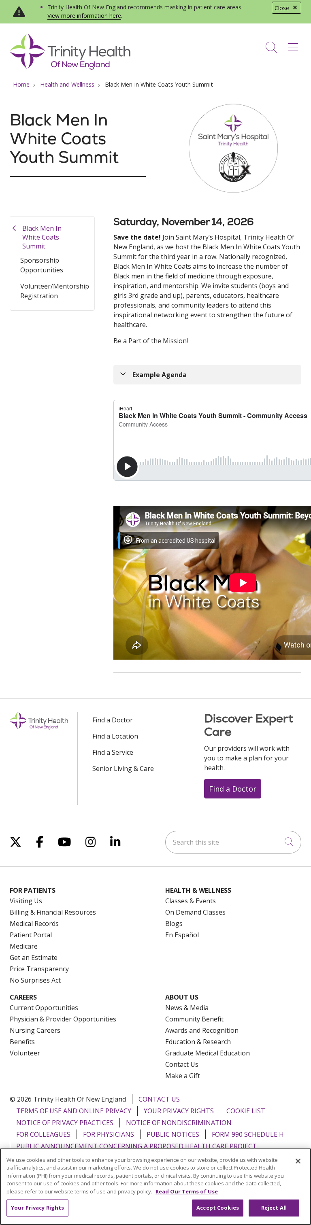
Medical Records (34, 923)
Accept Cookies (217, 1207)
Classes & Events (190, 900)
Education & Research (198, 1041)
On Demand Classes (195, 912)
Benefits (22, 1041)
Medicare (24, 946)
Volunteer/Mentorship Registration (54, 291)
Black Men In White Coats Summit (42, 237)
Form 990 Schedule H (248, 1134)
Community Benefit (194, 1019)
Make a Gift (182, 1075)
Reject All (274, 1207)
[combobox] (233, 842)
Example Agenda (159, 374)
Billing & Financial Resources (53, 912)
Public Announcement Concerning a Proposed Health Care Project (136, 1146)
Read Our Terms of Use (187, 1191)
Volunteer (25, 1053)
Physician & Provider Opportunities (63, 1019)
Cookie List (245, 1110)
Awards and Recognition (202, 1030)
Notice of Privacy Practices (64, 1122)
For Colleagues (43, 1134)
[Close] (298, 1161)
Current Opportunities (44, 1007)
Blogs (174, 923)
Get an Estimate (34, 957)
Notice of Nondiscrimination (179, 1122)
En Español (182, 934)
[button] (294, 44)
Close (282, 8)
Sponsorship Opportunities (41, 265)
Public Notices (173, 1134)
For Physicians (108, 1134)
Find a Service (112, 752)
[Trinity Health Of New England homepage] (70, 67)
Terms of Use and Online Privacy (73, 1110)
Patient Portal (31, 934)
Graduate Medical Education (207, 1053)
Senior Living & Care (123, 768)
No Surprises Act (35, 980)
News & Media (187, 1007)
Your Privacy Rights (179, 1110)
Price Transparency (39, 968)
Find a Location (115, 736)
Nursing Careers (35, 1030)
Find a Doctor (112, 719)
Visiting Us (26, 900)
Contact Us (181, 1064)
